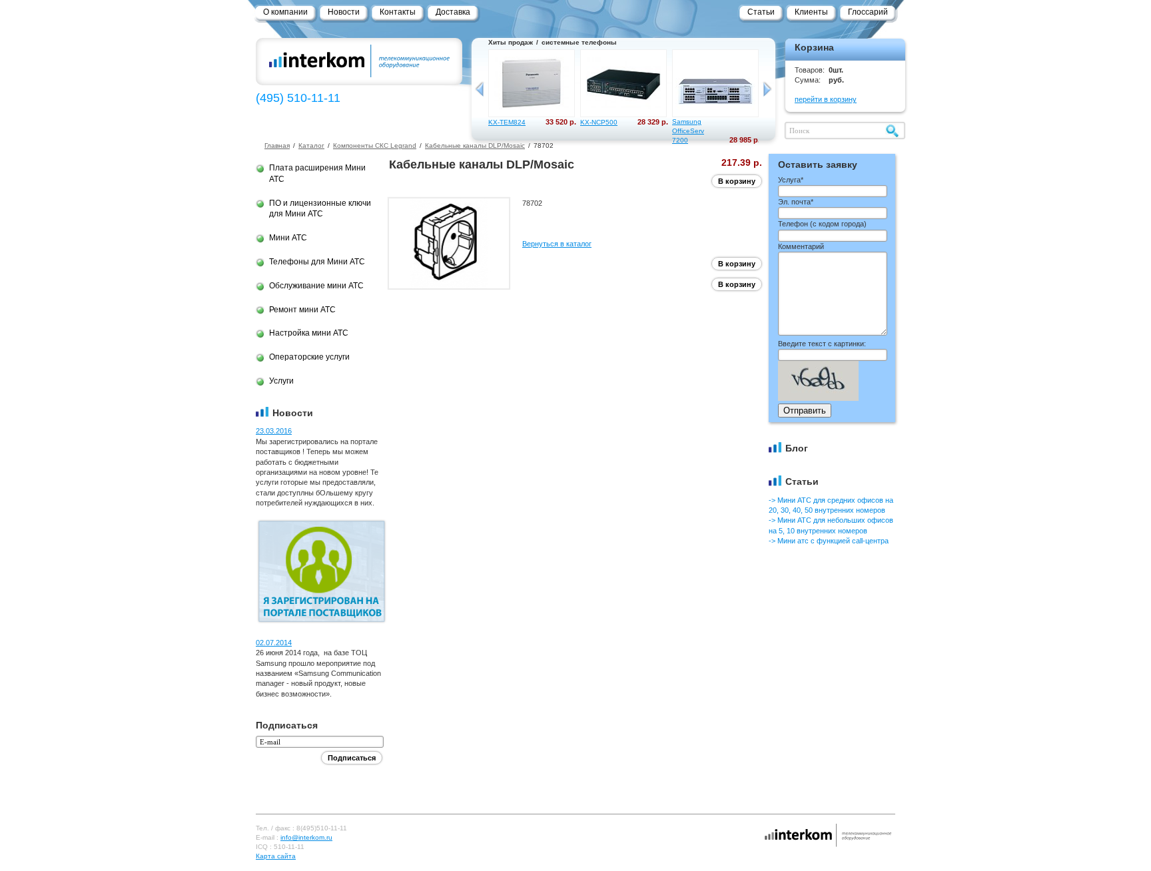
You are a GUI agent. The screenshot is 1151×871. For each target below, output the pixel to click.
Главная (277, 145)
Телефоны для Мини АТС (317, 261)
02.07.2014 (274, 643)
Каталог (311, 145)
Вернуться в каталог (556, 244)
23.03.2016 (274, 431)
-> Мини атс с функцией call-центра (829, 541)
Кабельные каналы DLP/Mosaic (475, 145)
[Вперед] (767, 89)
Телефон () (822, 224)
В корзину (736, 181)
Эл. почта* (795, 202)
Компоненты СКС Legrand (374, 145)
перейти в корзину (826, 99)
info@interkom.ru (306, 837)
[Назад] (480, 89)
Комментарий (801, 246)
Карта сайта (276, 856)
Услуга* (790, 180)
